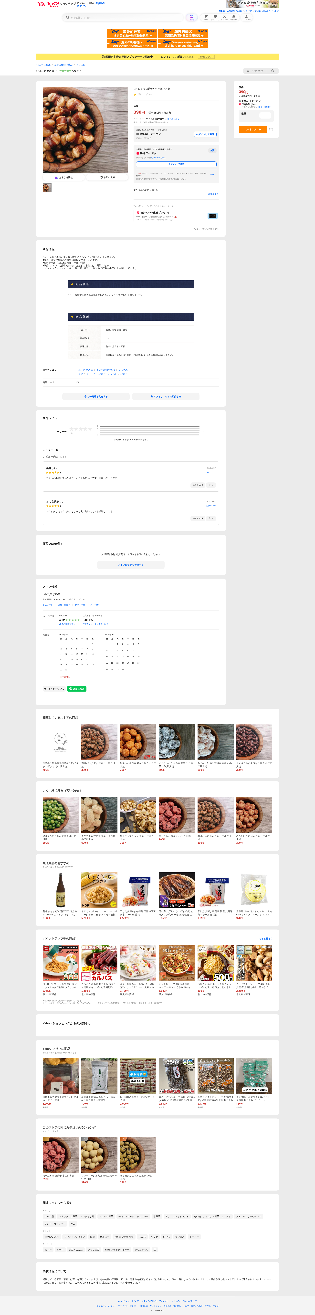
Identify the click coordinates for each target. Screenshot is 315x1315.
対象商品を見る (172, 119)
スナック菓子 (106, 1216)
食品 (80, 374)
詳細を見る (213, 194)
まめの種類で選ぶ (63, 64)
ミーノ (60, 1249)
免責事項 (167, 1306)
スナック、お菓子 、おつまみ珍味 (76, 1216)
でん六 (142, 1236)
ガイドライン (155, 1306)
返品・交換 (80, 605)
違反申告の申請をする (207, 229)
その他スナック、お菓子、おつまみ (212, 1216)
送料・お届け (64, 605)
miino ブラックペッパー (117, 1249)
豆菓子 (123, 374)
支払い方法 (47, 605)
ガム (73, 1223)
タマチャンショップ (74, 1236)
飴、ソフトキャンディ (177, 1216)
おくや (154, 1236)
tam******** (211, 506)
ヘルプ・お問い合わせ (193, 1306)
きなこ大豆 (93, 1249)
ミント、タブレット (55, 1223)
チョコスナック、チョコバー (133, 1216)
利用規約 (144, 1306)
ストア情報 (95, 605)
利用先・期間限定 (158, 158)
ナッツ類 (49, 1216)
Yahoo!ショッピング (128, 1301)
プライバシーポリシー (106, 1306)
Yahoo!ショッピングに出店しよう (253, 10)
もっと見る (265, 938)
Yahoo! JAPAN (227, 10)
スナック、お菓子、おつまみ (101, 374)
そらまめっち (141, 1249)
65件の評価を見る (67, 624)
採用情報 (177, 1306)
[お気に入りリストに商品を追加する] (271, 129)
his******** (211, 472)
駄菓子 (157, 1216)
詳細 (212, 174)
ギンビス (179, 1236)
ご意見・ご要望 (212, 1306)
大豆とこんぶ (76, 1249)
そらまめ (80, 64)
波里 (92, 1236)
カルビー (104, 1236)
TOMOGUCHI (52, 1236)
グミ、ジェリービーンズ (248, 1216)
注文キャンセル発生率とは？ (95, 624)
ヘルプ (275, 10)
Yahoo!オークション (169, 1301)
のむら (166, 1236)
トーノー (194, 1236)
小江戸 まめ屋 (43, 64)
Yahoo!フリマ (190, 1301)
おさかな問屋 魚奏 (124, 1236)
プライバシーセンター (128, 1306)
